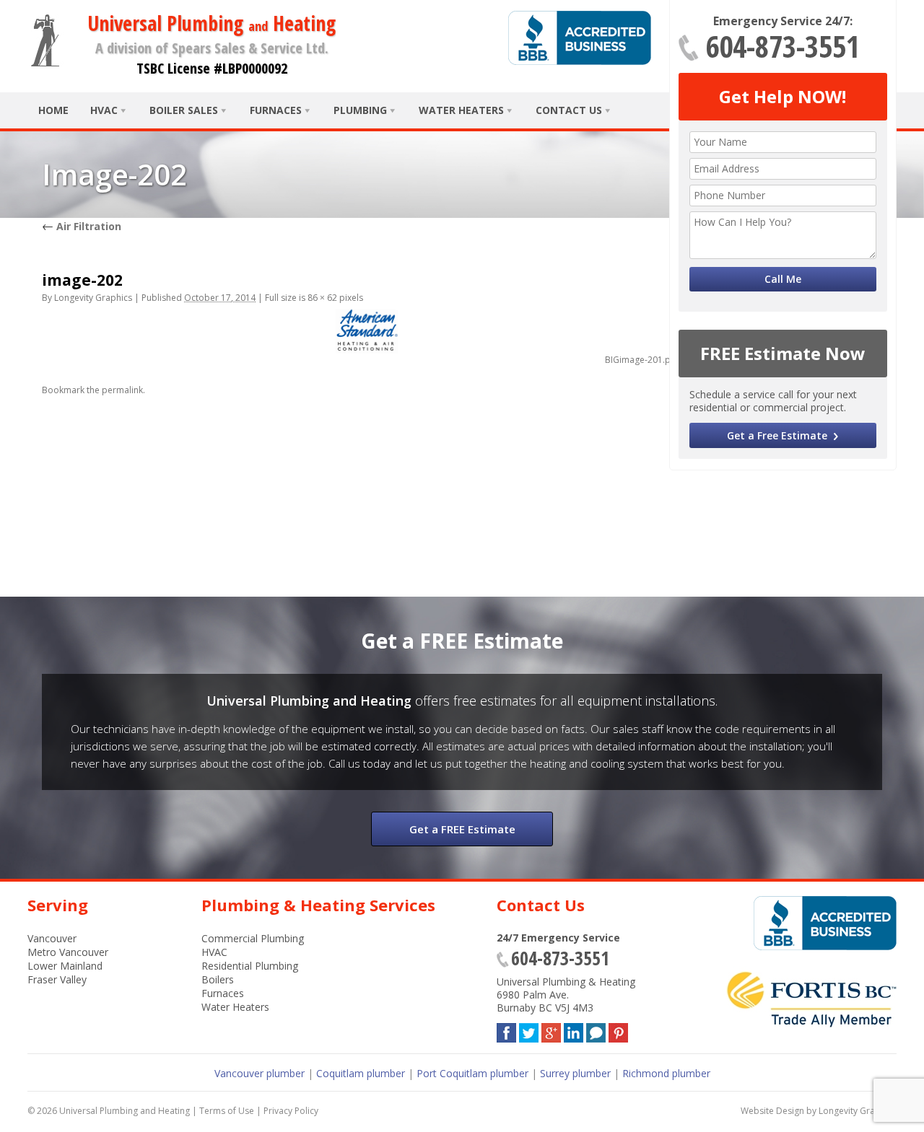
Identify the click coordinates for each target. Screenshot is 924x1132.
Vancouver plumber (259, 1073)
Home (53, 110)
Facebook (506, 1030)
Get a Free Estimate (777, 435)
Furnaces (276, 110)
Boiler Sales (183, 110)
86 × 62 (322, 297)
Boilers (217, 979)
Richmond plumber (666, 1073)
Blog (596, 1030)
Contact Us (569, 110)
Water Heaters (461, 110)
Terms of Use (226, 1111)
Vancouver (52, 938)
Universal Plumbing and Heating (124, 1111)
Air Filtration (81, 226)
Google (551, 1030)
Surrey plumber (575, 1073)
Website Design (772, 1111)
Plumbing (360, 110)
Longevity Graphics (93, 297)
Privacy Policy (290, 1111)
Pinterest (618, 1030)
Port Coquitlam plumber (472, 1073)
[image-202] (367, 331)
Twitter (529, 1030)
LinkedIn (573, 1030)
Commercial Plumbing (252, 938)
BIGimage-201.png (643, 360)
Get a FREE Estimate (462, 829)
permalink (122, 390)
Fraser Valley (57, 979)
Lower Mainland (65, 966)
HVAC (104, 110)
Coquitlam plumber (360, 1073)
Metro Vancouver (67, 952)
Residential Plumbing (249, 966)
